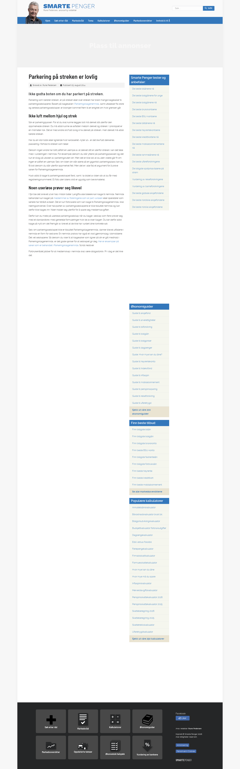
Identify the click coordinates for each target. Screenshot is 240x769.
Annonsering (182, 745)
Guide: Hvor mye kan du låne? (147, 354)
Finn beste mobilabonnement (147, 484)
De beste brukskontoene (144, 109)
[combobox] (187, 8)
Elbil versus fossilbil (142, 542)
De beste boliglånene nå (144, 102)
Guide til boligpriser (141, 340)
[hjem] (34, 12)
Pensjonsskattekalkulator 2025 (147, 604)
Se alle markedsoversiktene (147, 491)
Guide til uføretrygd (141, 403)
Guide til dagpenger (142, 347)
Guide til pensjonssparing (144, 389)
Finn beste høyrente (142, 471)
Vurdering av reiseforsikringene (147, 179)
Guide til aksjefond (141, 313)
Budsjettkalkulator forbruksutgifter (149, 528)
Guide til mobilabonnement (145, 382)
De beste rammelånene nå (145, 154)
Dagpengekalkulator (142, 535)
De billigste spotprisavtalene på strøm (148, 170)
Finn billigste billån (141, 429)
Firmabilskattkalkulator (143, 555)
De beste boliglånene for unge (147, 95)
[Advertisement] (120, 45)
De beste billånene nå (143, 88)
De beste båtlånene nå (143, 123)
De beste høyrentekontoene (146, 130)
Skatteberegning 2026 (143, 611)
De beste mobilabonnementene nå (148, 146)
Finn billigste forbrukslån (144, 464)
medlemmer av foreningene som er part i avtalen (78, 198)
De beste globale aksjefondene (147, 193)
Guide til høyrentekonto (143, 361)
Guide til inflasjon (140, 375)
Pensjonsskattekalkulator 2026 (147, 597)
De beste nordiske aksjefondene (148, 200)
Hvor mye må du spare (143, 576)
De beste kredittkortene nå (145, 137)
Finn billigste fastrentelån (144, 457)
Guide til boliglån (140, 334)
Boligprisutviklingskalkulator (146, 521)
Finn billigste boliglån (142, 436)
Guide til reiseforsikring (143, 396)
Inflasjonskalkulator (141, 583)
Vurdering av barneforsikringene (148, 186)
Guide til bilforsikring (142, 327)
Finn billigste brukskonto (144, 443)
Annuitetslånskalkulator (144, 507)
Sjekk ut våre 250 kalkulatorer (148, 638)
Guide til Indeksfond (142, 368)
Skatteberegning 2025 (143, 618)
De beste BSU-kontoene (144, 116)
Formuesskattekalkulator (144, 562)
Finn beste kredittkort (142, 478)
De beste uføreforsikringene (146, 161)
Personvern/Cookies (186, 751)
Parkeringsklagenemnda (86, 104)
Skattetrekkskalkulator (143, 625)
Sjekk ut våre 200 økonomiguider (141, 412)
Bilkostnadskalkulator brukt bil (147, 514)
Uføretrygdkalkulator (142, 631)
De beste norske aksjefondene (147, 207)
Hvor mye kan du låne (143, 569)
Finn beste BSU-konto (143, 450)
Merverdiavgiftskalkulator (144, 590)
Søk (210, 8)
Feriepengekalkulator (142, 549)
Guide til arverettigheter (143, 320)
